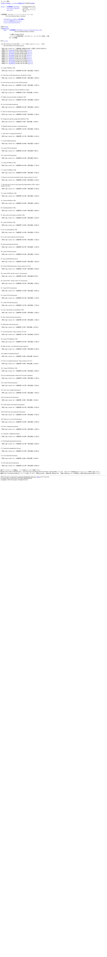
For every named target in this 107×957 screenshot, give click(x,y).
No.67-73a (11, 52)
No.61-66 (11, 50)
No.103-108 (12, 61)
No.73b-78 (11, 53)
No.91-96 (11, 58)
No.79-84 (11, 55)
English (32, 3)
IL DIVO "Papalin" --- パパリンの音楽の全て (13, 3)
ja (37, 477)
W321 (6, 26)
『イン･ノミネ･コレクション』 (12, 22)
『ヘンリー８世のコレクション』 (12, 20)
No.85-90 (11, 56)
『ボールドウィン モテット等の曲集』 (14, 19)
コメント (29, 50)
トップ (6, 41)
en (39, 477)
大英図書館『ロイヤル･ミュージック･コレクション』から (13, 8)
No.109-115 (12, 63)
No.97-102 (11, 60)
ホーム (3, 6)
